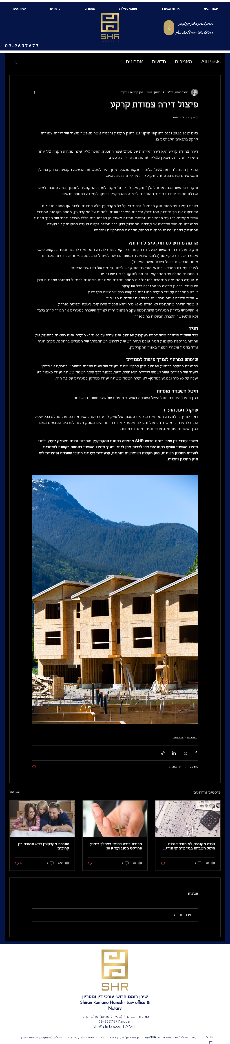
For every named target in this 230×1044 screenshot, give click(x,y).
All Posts (211, 61)
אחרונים (134, 61)
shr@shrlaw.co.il (108, 1026)
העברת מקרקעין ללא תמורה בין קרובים (43, 846)
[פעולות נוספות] (34, 92)
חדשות (159, 61)
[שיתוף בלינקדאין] (174, 753)
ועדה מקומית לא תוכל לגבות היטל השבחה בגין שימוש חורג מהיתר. (190, 846)
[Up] (169, 27)
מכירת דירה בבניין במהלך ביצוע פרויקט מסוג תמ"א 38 (116, 846)
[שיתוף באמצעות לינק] (163, 753)
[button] (15, 62)
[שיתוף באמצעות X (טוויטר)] (185, 753)
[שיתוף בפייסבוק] (196, 753)
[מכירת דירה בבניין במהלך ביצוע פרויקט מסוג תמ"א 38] (115, 819)
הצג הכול (15, 792)
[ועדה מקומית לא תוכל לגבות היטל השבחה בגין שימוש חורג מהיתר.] (187, 819)
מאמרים (183, 61)
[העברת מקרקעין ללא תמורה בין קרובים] (42, 819)
